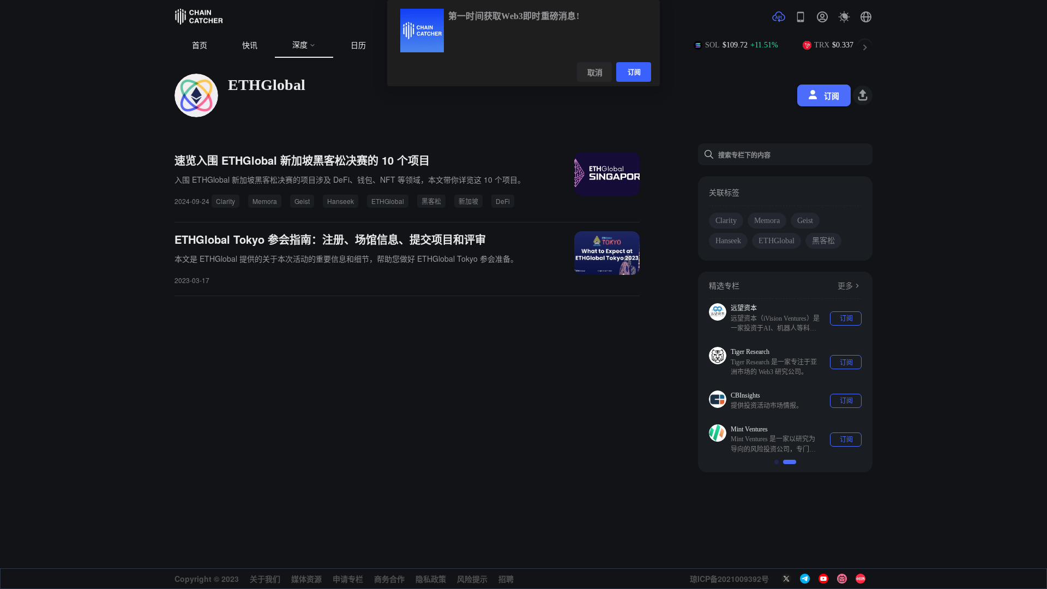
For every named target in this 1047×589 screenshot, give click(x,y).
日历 (358, 45)
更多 (845, 286)
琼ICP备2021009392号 (729, 578)
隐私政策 (431, 578)
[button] (865, 17)
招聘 (506, 578)
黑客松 (431, 201)
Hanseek (340, 201)
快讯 (249, 45)
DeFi (503, 201)
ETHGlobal (387, 201)
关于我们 (265, 578)
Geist (302, 201)
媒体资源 (306, 578)
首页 (199, 45)
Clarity (225, 201)
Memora (264, 201)
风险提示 (472, 578)
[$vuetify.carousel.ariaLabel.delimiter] (776, 462)
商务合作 (389, 578)
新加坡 (468, 201)
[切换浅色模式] (844, 16)
